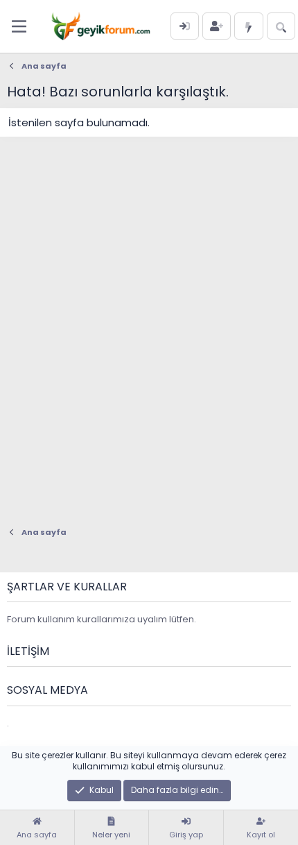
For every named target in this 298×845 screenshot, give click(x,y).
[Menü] (19, 26)
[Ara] (281, 26)
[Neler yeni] (248, 26)
